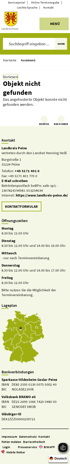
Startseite (9, 60)
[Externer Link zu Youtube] (13, 457)
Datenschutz (28, 436)
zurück (44, 124)
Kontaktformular (21, 206)
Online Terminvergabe (45, 2)
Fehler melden (11, 442)
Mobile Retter (15, 452)
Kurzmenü (28, 60)
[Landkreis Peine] (35, 179)
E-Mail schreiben (15, 181)
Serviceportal (16, 2)
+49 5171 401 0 (27, 171)
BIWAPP (49, 447)
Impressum (9, 436)
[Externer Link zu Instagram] (8, 457)
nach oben (61, 124)
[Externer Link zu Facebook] (3, 457)
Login (6, 447)
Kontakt (48, 7)
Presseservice (27, 447)
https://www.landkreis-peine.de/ (42, 195)
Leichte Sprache (27, 7)
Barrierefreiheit (34, 442)
